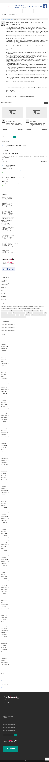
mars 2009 (3, 505)
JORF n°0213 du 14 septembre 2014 (8, 326)
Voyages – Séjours (4, 242)
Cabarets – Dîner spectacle (7, 237)
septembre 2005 (4, 587)
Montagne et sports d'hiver (7, 247)
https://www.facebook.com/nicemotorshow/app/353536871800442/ (16, 170)
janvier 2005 (3, 604)
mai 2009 (2, 501)
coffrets (15, 308)
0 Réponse (21, 96)
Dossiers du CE (37, 11)
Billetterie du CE (5, 236)
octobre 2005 (3, 585)
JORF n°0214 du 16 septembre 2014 (8, 324)
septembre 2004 (4, 613)
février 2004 (3, 628)
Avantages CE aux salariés (6, 197)
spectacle (3, 316)
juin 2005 (3, 593)
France (25, 310)
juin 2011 (3, 447)
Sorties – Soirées (4, 234)
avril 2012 (3, 426)
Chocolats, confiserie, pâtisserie (8, 227)
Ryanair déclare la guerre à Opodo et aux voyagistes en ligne (14, 120)
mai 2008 (2, 527)
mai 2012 (2, 423)
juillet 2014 (3, 367)
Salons (2, 294)
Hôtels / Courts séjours (6, 245)
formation (20, 310)
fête (37, 310)
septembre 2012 (4, 415)
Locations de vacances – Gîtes (8, 246)
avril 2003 (3, 649)
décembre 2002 (4, 658)
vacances (18, 316)
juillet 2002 (3, 669)
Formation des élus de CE (7, 211)
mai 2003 (2, 647)
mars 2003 (3, 651)
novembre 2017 (4, 344)
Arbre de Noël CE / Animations (7, 224)
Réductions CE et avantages (7, 206)
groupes (9, 312)
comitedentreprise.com (30, 96)
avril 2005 (3, 598)
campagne (41, 306)
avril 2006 (3, 572)
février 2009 (3, 507)
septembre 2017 (4, 348)
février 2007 (3, 550)
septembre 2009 (4, 492)
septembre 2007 (4, 544)
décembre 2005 (4, 580)
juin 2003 (3, 645)
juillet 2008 (3, 522)
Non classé (3, 293)
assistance (20, 306)
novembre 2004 (4, 608)
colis (19, 308)
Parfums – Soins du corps (7, 205)
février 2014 (3, 378)
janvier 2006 (3, 578)
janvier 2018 (3, 340)
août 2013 (3, 391)
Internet (2, 287)
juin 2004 (3, 619)
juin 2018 (3, 337)
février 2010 (3, 481)
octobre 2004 (3, 610)
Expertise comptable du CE (7, 210)
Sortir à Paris (4, 239)
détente (10, 310)
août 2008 (3, 520)
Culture (2, 281)
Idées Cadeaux (4, 229)
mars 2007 (3, 548)
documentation (4, 310)
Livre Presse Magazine (6, 204)
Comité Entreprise (10, 145)
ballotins (25, 306)
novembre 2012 (4, 410)
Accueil (27, 1)
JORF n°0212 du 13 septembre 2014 (8, 327)
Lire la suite (20, 129)
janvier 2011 (3, 458)
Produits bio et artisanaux (7, 231)
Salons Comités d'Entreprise (7, 218)
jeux (14, 312)
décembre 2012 (4, 408)
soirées (43, 314)
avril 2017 (3, 359)
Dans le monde (4, 283)
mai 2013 (2, 398)
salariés (38, 314)
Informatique (3, 286)
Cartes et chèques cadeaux (7, 226)
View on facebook (43, 161)
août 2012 (3, 417)
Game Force (5, 181)
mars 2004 (3, 626)
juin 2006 (3, 568)
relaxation (27, 314)
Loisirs (2, 292)
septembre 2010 (4, 466)
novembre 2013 (4, 385)
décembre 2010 (4, 460)
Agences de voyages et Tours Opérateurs (10, 243)
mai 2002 (2, 673)
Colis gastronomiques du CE (7, 228)
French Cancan (32, 310)
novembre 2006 (4, 557)
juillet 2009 (3, 497)
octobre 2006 (3, 559)
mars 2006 (3, 574)
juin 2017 (3, 355)
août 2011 (3, 443)
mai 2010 (2, 475)
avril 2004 (3, 623)
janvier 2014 (3, 380)
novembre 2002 (4, 660)
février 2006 (3, 576)
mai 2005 (2, 595)
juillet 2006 (3, 565)
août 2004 (3, 615)
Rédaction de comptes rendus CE (8, 217)
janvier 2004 (3, 630)
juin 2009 (3, 499)
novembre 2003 (4, 634)
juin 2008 (3, 524)
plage (18, 314)
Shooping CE (9, 11)
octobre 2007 (3, 542)
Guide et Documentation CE (7, 212)
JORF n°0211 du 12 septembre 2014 (8, 328)
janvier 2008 (3, 535)
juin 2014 (3, 370)
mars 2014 (3, 376)
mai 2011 (2, 449)
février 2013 (3, 404)
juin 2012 (3, 421)
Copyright (5, 717)
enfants (15, 310)
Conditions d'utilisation (8, 716)
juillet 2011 (3, 445)
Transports (4, 251)
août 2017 (3, 350)
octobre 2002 (3, 662)
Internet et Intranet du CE (7, 214)
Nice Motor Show (6, 149)
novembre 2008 (4, 514)
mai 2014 (2, 372)
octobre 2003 (3, 636)
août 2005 (3, 589)
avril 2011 (3, 451)
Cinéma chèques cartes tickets (8, 200)
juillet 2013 (3, 393)
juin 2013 (3, 395)
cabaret (36, 306)
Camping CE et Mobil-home (7, 244)
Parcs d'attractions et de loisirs (8, 249)
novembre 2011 (4, 436)
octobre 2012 (3, 413)
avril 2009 (3, 503)
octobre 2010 (3, 464)
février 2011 (3, 456)
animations (9, 306)
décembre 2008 (4, 512)
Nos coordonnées (6, 715)
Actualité (2, 280)
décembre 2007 (4, 537)
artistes (14, 306)
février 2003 (3, 654)
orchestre (3, 314)
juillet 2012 (3, 419)
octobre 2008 (3, 516)
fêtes (41, 310)
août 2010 (3, 469)
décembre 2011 (4, 434)
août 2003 (3, 641)
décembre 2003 (4, 632)
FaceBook (5, 706)
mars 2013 (3, 402)
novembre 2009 (4, 488)
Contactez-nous (33, 1)
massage (23, 312)
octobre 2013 (3, 387)
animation (3, 306)
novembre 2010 (4, 462)
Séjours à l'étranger (6, 250)
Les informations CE (41, 1)
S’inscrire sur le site (23, 757)
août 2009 (3, 494)
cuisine (38, 308)
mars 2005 (3, 600)
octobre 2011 (3, 438)
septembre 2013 (4, 389)
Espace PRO (3, 14)
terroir (13, 316)
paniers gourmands (11, 314)
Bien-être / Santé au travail (7, 199)
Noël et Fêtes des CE (5, 223)
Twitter (4, 707)
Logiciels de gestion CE (6, 216)
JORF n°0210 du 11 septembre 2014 (8, 330)
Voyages (23, 316)
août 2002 (3, 666)
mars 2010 (3, 479)
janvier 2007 (3, 552)
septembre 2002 (4, 664)
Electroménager (5, 202)
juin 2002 (3, 671)
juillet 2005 (3, 591)
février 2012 (3, 430)
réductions (33, 314)
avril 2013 (3, 400)
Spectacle (3, 297)
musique (40, 312)
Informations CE (27, 11)
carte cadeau (9, 308)
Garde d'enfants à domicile (7, 203)
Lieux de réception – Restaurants (8, 238)
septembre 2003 (4, 638)
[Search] (14, 137)
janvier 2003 (3, 656)
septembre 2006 (4, 561)
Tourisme (14, 96)
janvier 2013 (3, 406)
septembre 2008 (4, 518)
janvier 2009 (3, 509)
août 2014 (3, 365)
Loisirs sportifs (4, 221)
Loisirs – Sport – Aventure (6, 220)
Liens (2, 290)
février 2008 (3, 533)
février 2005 (3, 602)
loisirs (18, 312)
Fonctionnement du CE (5, 208)
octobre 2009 (3, 490)
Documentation (4, 284)
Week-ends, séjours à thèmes (8, 252)
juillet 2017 (3, 352)
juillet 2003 (3, 643)
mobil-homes (29, 312)
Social (2, 296)
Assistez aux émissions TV (7, 198)
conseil (33, 308)
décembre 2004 (4, 606)
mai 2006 (2, 570)
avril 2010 (3, 477)
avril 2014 (3, 374)
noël (45, 312)
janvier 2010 (3, 484)
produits (22, 314)
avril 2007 (3, 546)
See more (7, 157)
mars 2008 (3, 531)
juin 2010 (3, 473)
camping (3, 308)
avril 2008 (3, 529)
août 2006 (3, 563)
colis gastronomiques (26, 308)
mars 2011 (3, 454)
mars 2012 (3, 428)
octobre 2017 (3, 346)
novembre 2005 (4, 583)
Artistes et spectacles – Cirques (8, 235)
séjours (8, 316)
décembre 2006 (4, 555)
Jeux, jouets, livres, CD (6, 230)
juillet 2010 (3, 471)
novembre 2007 (4, 540)
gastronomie (4, 312)
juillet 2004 (3, 617)
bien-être (31, 306)
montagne (35, 312)
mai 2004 (2, 621)
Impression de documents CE (7, 213)
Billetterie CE (18, 11)
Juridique (2, 289)
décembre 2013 (4, 383)
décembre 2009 (4, 486)
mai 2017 (2, 357)
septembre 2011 (4, 441)
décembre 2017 (4, 342)
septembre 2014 (4, 363)
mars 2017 (3, 361)
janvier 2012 (3, 432)
